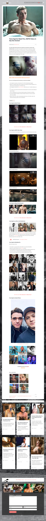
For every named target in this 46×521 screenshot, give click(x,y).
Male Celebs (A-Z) (30, 2)
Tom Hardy (16, 235)
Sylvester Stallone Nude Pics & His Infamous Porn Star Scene (37, 417)
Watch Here (23, 367)
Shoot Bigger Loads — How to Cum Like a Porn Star (26, 479)
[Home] (7, 2)
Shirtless (10, 397)
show (13, 100)
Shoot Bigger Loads (41, 519)
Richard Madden (22, 232)
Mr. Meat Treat (16, 44)
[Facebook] (36, 396)
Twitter (22, 248)
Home (25, 2)
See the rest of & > (23, 126)
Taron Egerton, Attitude (23, 239)
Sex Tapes (35, 2)
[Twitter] (35, 396)
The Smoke (13, 397)
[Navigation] (43, 2)
